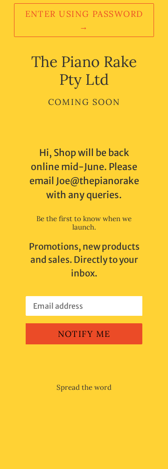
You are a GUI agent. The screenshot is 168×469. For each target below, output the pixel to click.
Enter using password (84, 20)
